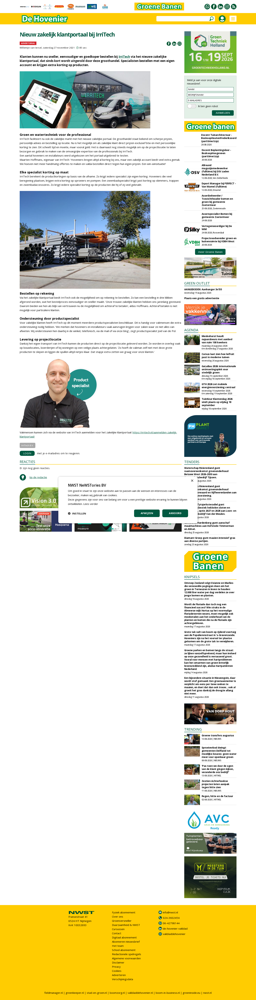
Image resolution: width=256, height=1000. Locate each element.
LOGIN (27, 453)
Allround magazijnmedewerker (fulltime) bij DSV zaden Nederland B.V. (215, 169)
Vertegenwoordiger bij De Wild (217, 227)
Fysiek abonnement (123, 912)
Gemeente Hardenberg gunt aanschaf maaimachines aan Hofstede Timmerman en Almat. (209, 526)
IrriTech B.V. (27, 445)
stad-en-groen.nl (97, 992)
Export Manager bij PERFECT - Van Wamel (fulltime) (219, 185)
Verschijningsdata (122, 979)
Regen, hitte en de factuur (217, 796)
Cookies (116, 971)
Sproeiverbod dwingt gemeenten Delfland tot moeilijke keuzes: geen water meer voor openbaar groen (219, 752)
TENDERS (191, 461)
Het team (118, 945)
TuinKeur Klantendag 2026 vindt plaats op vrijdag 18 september (217, 402)
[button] (77, 513)
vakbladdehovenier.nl (140, 992)
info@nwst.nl (170, 912)
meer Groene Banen (210, 252)
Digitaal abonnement (124, 937)
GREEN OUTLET (197, 283)
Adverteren (119, 975)
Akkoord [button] (175, 513)
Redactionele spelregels (126, 954)
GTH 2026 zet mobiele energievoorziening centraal (218, 385)
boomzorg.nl (117, 992)
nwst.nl (207, 992)
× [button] (192, 480)
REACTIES (27, 461)
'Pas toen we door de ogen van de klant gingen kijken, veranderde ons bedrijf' (218, 769)
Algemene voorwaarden (126, 958)
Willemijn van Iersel (31, 47)
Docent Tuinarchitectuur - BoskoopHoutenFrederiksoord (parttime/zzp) (218, 138)
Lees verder (90, 504)
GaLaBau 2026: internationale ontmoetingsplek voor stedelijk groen (219, 369)
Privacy (116, 966)
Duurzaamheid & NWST (126, 925)
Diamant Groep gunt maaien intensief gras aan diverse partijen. (209, 539)
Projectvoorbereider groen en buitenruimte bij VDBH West (219, 240)
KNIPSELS (192, 576)
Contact (116, 933)
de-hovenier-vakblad (175, 928)
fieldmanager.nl (53, 992)
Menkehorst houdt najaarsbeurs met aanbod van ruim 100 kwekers (217, 339)
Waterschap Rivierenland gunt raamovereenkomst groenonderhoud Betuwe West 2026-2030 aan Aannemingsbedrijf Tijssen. (206, 472)
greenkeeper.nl (75, 992)
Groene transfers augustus (218, 735)
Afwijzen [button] (147, 513)
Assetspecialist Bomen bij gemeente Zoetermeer (217, 215)
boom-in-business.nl (168, 992)
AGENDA (191, 330)
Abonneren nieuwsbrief (126, 941)
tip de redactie (38, 477)
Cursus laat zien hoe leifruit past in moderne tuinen (218, 355)
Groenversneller (121, 920)
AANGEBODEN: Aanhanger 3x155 (203, 289)
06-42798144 (171, 923)
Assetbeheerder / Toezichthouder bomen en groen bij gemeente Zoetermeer (217, 200)
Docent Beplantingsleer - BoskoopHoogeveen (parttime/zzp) (216, 153)
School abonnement (123, 950)
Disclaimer (118, 962)
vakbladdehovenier (174, 934)
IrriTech (124, 57)
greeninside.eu (191, 992)
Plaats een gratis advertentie (201, 298)
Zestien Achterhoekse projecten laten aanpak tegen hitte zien (215, 784)
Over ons (117, 916)
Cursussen (118, 929)
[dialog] (128, 500)
